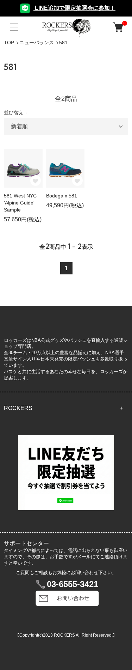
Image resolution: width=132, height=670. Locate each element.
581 (63, 42)
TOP (9, 42)
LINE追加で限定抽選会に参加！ (74, 8)
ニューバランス (36, 42)
